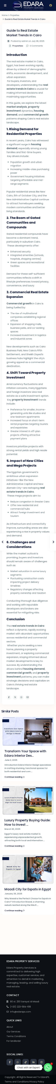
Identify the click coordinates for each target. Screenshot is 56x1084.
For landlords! (14, 1041)
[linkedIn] (33, 1062)
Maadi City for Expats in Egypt (28, 889)
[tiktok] (25, 1062)
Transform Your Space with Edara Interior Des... (25, 753)
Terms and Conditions (17, 1081)
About (10, 1026)
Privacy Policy (36, 1081)
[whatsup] (17, 1062)
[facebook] (10, 1062)
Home (4, 15)
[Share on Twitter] (15, 697)
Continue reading (13, 776)
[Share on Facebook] (9, 697)
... (31, 771)
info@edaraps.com (20, 1011)
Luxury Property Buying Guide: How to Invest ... (27, 822)
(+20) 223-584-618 (20, 1006)
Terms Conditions (16, 1036)
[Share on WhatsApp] (21, 697)
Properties (14, 15)
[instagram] (41, 1062)
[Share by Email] (27, 697)
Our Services (13, 1031)
